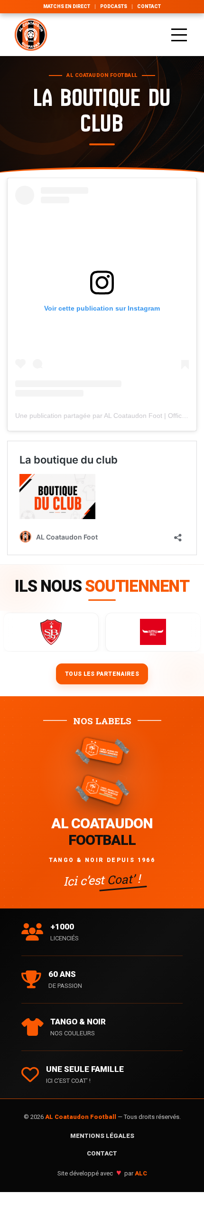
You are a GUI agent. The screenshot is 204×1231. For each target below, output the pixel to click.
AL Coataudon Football (81, 1116)
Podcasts (113, 6)
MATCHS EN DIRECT (66, 6)
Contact (149, 6)
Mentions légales (102, 1135)
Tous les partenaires (102, 674)
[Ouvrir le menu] (179, 34)
